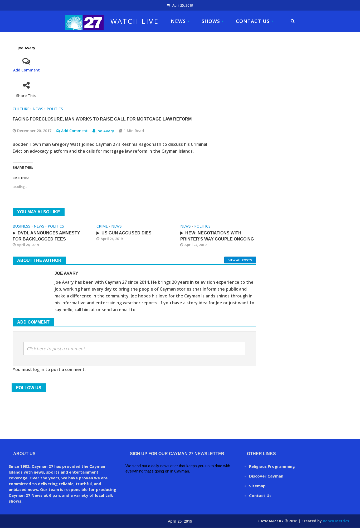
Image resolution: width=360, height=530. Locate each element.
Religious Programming (272, 466)
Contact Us (253, 21)
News (178, 21)
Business (21, 226)
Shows (211, 21)
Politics (55, 108)
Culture (21, 108)
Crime (102, 226)
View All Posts (240, 260)
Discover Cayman (266, 476)
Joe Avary (26, 47)
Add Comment (26, 70)
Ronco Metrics (336, 520)
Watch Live (134, 21)
